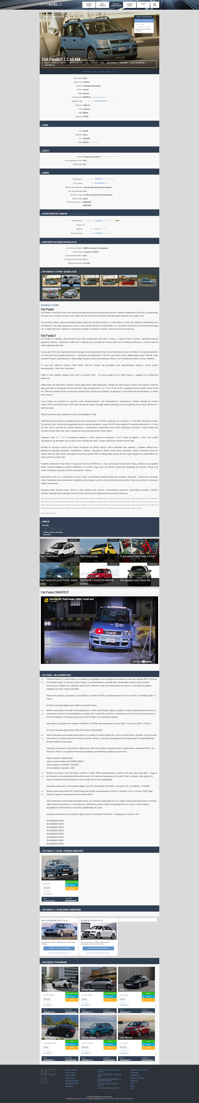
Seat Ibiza (69, 1086)
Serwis (63, 63)
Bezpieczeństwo (75, 63)
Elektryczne (135, 1075)
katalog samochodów (116, 5)
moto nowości (102, 5)
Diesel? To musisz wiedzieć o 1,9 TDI (110, 1071)
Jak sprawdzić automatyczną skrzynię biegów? (109, 1080)
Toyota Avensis (71, 1083)
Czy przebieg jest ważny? (99, 97)
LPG (86, 63)
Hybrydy (133, 1081)
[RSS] (44, 1084)
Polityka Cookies (114, 1098)
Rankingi (134, 1073)
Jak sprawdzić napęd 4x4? (108, 1088)
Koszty (55, 63)
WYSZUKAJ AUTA (65, 953)
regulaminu (104, 1098)
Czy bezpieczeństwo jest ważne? (79, 214)
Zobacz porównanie (144, 17)
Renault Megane (72, 1081)
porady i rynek (89, 5)
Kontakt (130, 1098)
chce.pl (51, 3)
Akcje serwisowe (138, 63)
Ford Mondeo (70, 1075)
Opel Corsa (70, 1078)
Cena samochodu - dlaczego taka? (109, 1075)
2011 (53, 529)
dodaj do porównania (143, 20)
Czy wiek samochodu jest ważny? (108, 1084)
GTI (131, 1089)
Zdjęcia (94, 63)
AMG (132, 1086)
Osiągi (46, 63)
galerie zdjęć (130, 5)
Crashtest (123, 63)
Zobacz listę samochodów (59, 948)
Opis (102, 63)
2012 (60, 529)
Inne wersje (111, 63)
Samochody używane (139, 1070)
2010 (45, 529)
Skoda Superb (71, 1070)
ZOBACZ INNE (52, 953)
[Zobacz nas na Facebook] (44, 1076)
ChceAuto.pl (84, 1098)
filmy (143, 4)
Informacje (124, 1098)
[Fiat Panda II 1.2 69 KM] (51, 286)
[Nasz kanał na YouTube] (52, 1076)
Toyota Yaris (70, 1073)
